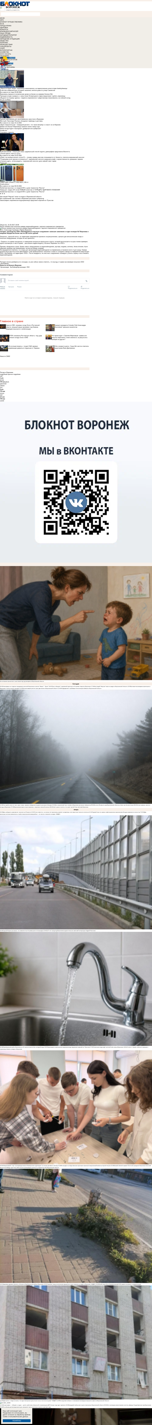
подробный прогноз (6, 374)
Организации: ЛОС (23, 267)
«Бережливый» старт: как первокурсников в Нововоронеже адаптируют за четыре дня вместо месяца (30, 1165)
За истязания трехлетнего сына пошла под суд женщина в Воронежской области (22, 681)
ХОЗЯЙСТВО (4, 52)
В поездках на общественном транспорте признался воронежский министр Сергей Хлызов (85, 1165)
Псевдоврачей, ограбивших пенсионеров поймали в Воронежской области (81, 688)
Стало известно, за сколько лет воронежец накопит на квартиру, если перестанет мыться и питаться (61, 812)
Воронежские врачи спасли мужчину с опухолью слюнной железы (31, 807)
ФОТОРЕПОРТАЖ (6, 50)
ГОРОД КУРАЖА (5, 26)
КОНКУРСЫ (4, 29)
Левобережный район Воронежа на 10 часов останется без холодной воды (23, 1047)
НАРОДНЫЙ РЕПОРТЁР (8, 35)
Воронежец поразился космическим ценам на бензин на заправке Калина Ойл (26, 94)
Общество (3, 225)
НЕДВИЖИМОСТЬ (6, 37)
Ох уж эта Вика (5, 100)
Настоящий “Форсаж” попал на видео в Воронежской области (111, 686)
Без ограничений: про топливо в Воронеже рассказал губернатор (73, 805)
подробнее (16, 374)
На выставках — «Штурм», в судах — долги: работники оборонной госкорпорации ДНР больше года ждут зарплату (34, 1405)
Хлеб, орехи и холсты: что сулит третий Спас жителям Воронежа (70, 807)
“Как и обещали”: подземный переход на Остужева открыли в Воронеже (71, 686)
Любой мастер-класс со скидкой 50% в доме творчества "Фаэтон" (22, 188)
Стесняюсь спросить (7, 132)
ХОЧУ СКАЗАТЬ (5, 54)
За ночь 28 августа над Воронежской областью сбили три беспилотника (114, 805)
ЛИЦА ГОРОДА (5, 33)
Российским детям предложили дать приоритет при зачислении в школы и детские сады (27, 1407)
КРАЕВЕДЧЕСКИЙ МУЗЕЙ (9, 31)
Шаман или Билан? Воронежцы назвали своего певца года (20, 126)
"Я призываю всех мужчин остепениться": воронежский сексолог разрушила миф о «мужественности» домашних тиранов (41, 159)
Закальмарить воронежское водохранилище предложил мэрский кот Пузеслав (68, 1047)
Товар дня (3, 163)
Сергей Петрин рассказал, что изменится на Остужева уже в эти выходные (23, 930)
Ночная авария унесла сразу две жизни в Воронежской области (40, 688)
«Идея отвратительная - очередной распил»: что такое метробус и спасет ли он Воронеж (30, 125)
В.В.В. (2, 24)
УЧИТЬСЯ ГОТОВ (11, 60)
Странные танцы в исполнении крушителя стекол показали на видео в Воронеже (69, 1284)
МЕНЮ (2, 18)
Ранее (19, 287)
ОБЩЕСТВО (4, 41)
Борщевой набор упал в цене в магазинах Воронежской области (86, 1405)
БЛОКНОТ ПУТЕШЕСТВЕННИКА (11, 22)
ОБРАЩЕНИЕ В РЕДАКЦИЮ (10, 39)
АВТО (2, 20)
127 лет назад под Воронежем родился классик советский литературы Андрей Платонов (71, 930)
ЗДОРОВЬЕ (4, 27)
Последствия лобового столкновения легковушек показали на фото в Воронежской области (84, 1400)
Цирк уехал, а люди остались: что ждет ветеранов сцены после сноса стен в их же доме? (27, 1400)
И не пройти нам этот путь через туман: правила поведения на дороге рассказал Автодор (27, 805)
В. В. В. (2, 193)
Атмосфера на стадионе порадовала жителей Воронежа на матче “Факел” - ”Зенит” (26, 686)
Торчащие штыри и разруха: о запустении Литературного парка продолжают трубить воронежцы (32, 96)
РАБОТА (12, 58)
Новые (2, 287)
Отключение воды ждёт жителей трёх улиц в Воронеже (108, 1047)
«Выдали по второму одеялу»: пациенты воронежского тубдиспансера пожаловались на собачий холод (35, 98)
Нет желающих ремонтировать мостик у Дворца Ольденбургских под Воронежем (129, 1405)
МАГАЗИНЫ (11, 67)
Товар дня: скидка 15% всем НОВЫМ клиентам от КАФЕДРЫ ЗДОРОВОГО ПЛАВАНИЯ (30, 190)
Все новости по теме (7, 92)
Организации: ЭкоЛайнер (8, 267)
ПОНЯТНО (16, 1421)
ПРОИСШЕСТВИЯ (6, 44)
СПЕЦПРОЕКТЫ (5, 46)
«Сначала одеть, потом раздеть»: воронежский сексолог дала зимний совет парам (28, 161)
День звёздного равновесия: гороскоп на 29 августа (17, 812)
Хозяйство (3, 130)
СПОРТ (2, 48)
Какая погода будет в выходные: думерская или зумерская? (20, 128)
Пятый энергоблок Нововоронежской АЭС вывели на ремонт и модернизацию (120, 1284)
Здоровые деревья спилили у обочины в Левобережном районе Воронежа (23, 1284)
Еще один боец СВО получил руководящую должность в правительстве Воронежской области (33, 1167)
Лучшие (11, 287)
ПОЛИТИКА (4, 43)
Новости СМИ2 (5, 356)
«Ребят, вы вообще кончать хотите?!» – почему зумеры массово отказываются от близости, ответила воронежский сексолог (42, 157)
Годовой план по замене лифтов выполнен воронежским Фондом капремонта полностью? (116, 812)
